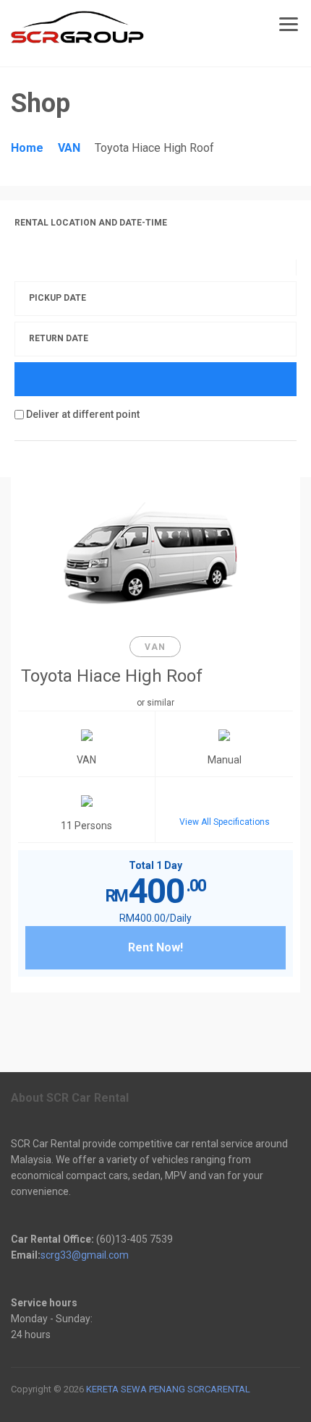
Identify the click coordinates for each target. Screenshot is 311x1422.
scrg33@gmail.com (85, 1255)
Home (27, 148)
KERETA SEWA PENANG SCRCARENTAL (167, 1389)
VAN (69, 148)
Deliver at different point (82, 414)
